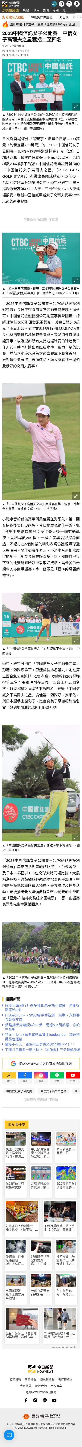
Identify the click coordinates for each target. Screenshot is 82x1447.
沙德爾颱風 (10, 10)
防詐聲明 (15, 1379)
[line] (45, 1400)
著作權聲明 (65, 1379)
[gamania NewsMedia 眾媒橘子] (41, 1416)
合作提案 (56, 1385)
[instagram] (35, 1400)
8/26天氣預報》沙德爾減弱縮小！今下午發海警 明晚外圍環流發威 (66, 1185)
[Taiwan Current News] (54, 4)
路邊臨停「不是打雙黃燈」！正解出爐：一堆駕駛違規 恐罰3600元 (40, 1260)
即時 (36, 10)
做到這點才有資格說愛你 (15, 1185)
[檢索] (69, 4)
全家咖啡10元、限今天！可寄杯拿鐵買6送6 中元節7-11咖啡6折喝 (66, 1292)
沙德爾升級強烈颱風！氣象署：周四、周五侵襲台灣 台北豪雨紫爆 (40, 1185)
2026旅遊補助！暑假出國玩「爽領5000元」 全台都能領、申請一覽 (59, 1335)
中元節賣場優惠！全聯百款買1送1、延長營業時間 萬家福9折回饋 (40, 1153)
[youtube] (54, 1400)
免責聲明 (30, 1379)
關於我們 (41, 1385)
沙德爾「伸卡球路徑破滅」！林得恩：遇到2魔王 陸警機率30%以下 (15, 1260)
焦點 (26, 10)
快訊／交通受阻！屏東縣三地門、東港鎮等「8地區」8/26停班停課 (15, 1153)
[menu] (78, 10)
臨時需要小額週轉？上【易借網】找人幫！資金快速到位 (65, 1260)
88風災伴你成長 (41, 17)
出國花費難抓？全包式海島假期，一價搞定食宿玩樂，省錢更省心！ (15, 1294)
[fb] (26, 1400)
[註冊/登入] (77, 4)
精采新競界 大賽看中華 (66, 1151)
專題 (56, 10)
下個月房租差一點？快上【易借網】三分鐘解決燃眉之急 (59, 1227)
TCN (79, 17)
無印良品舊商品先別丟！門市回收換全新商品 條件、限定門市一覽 (40, 1292)
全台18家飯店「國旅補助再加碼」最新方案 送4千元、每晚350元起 (21, 1335)
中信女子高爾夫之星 (53, 1091)
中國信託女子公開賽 (19, 1091)
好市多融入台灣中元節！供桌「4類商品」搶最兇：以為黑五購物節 (22, 1227)
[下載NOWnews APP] (61, 4)
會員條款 (25, 1385)
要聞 (46, 10)
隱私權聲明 (47, 1379)
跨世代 (64, 17)
